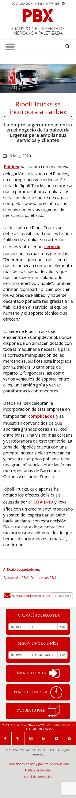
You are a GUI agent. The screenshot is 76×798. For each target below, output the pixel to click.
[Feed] (69, 738)
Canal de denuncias (38, 776)
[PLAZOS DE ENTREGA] (56, 692)
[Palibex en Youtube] (56, 738)
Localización (22, 3)
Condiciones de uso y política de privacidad (38, 764)
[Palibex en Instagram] (30, 738)
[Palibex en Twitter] (18, 738)
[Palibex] (38, 15)
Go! (62, 627)
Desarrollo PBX (16, 577)
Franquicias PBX (43, 577)
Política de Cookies (38, 770)
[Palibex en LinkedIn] (43, 738)
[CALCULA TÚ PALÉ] (54, 711)
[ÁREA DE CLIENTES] (54, 673)
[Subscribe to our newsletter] (38, 595)
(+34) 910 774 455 (47, 3)
